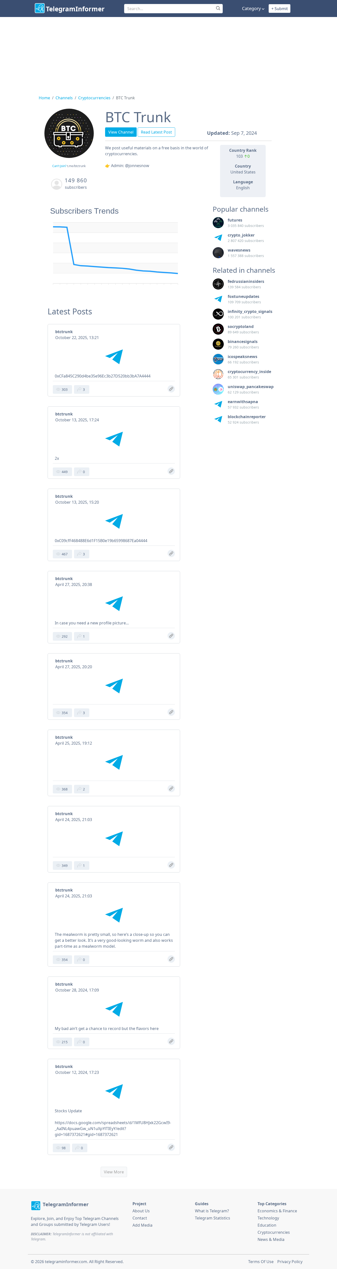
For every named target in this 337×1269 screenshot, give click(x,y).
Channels (64, 98)
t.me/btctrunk (76, 166)
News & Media (271, 1239)
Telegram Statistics (212, 1218)
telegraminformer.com (66, 1261)
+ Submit (279, 8)
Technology (268, 1218)
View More (114, 1172)
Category (251, 8)
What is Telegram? (212, 1211)
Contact (139, 1218)
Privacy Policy (289, 1261)
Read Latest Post (156, 132)
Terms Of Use (261, 1261)
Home (44, 98)
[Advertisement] (168, 53)
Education (267, 1225)
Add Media (142, 1225)
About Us (141, 1211)
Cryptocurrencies (94, 98)
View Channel (120, 132)
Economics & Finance (277, 1211)
